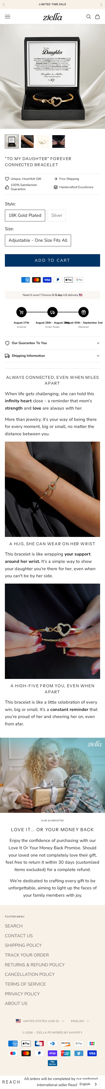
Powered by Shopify (65, 1032)
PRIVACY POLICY (22, 994)
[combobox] (88, 1084)
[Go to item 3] (43, 141)
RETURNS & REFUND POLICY (35, 965)
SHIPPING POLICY (23, 945)
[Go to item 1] (12, 141)
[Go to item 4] (58, 141)
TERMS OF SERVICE (25, 984)
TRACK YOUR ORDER (27, 955)
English (77, 1021)
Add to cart (52, 260)
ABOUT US (16, 1003)
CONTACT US (19, 936)
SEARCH (14, 926)
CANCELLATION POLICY (30, 974)
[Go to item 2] (27, 141)
